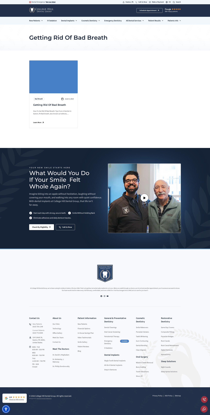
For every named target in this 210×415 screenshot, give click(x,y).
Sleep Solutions (168, 361)
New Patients (34, 20)
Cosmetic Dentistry (89, 20)
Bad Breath (39, 99)
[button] (144, 198)
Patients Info (173, 20)
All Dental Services (133, 20)
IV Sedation (52, 20)
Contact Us (34, 318)
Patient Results (154, 20)
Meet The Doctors (61, 349)
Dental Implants (67, 20)
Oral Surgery (142, 356)
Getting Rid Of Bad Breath (49, 104)
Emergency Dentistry (113, 20)
